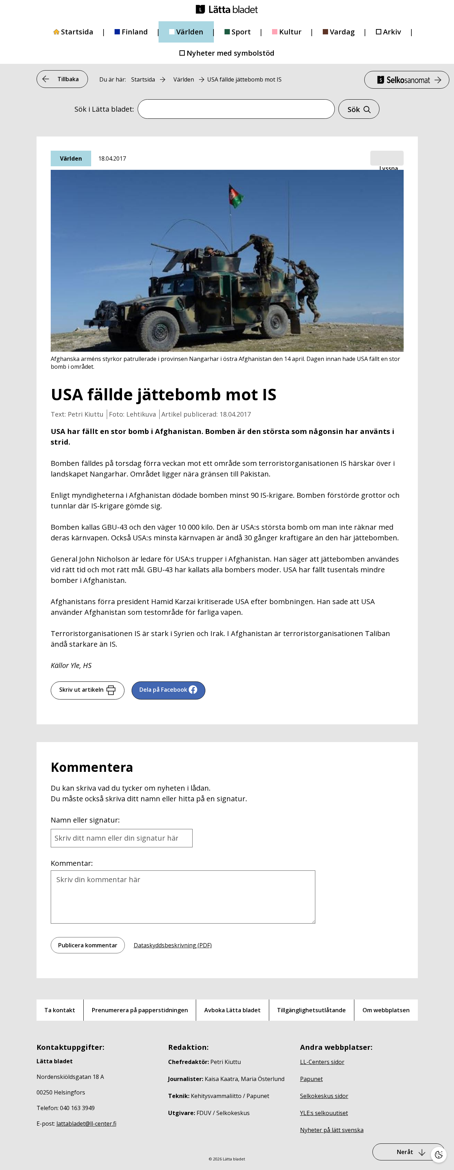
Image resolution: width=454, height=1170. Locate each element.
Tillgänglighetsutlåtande (311, 1010)
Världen (189, 32)
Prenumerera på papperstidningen (140, 1010)
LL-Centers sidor (322, 1062)
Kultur (290, 32)
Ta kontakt (59, 1010)
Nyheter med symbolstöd (231, 53)
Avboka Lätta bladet (232, 1010)
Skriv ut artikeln (81, 689)
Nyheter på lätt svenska (332, 1130)
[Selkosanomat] (406, 80)
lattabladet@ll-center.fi (86, 1123)
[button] (387, 158)
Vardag (342, 32)
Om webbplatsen (386, 1010)
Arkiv (392, 32)
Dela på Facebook (163, 689)
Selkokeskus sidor (324, 1096)
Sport (241, 32)
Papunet (311, 1079)
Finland (135, 32)
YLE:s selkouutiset (324, 1113)
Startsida (77, 32)
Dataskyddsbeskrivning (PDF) (173, 945)
